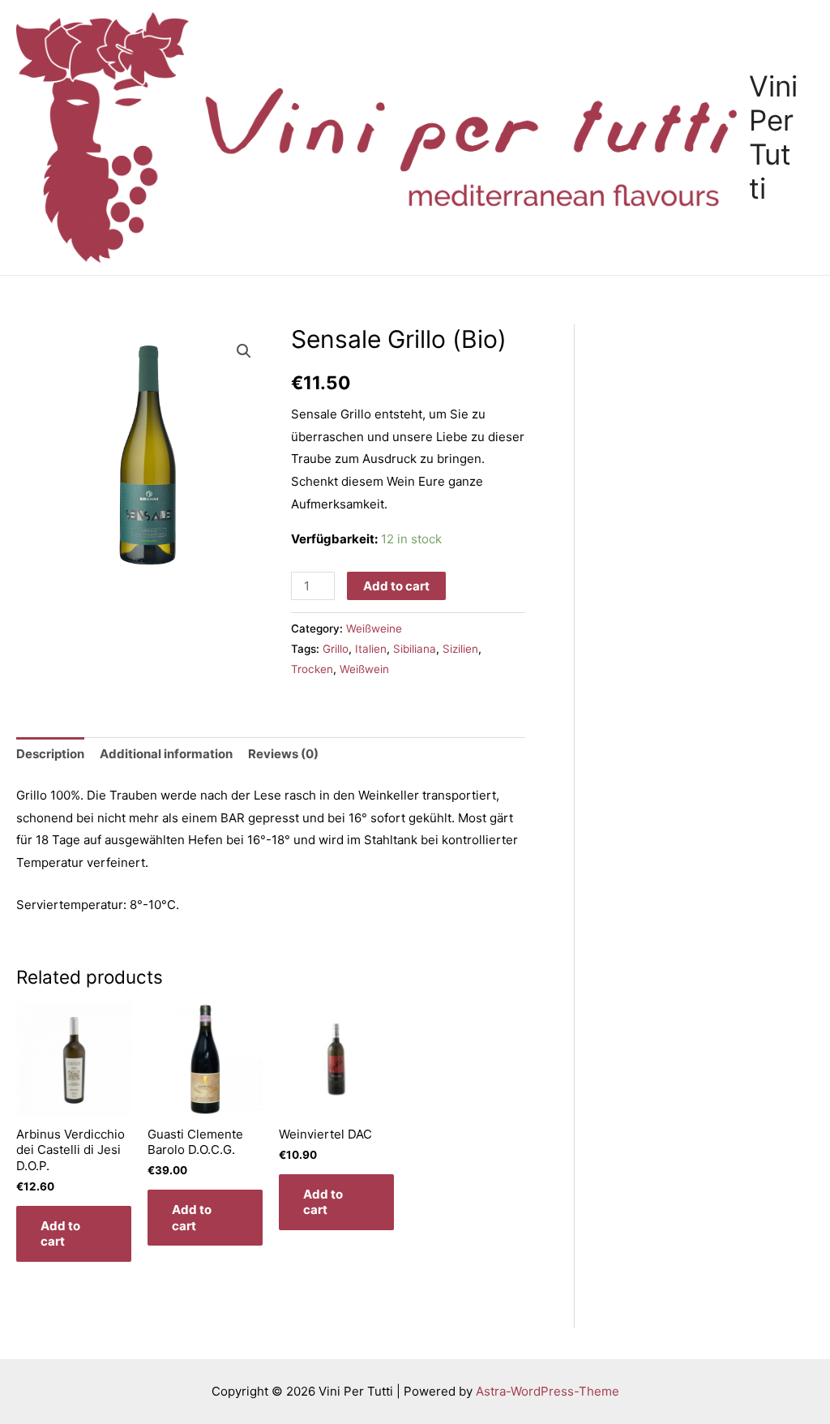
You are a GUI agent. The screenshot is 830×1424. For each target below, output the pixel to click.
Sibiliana (414, 648)
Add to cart (396, 586)
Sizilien (460, 648)
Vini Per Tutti (773, 137)
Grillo (336, 648)
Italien (371, 648)
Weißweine (374, 628)
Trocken (312, 669)
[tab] (50, 754)
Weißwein (364, 669)
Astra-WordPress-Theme (547, 1391)
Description (50, 753)
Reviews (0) (283, 753)
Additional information (166, 753)
